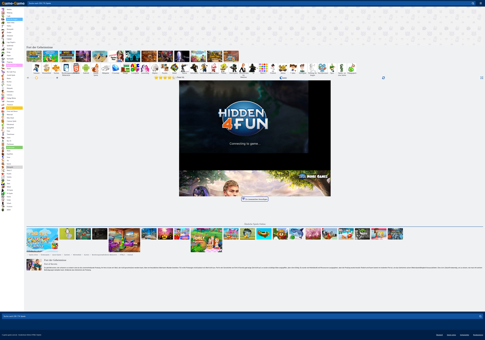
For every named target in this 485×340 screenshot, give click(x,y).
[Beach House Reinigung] (124, 240)
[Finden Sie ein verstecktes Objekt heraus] (34, 56)
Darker (284, 78)
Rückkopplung (478, 335)
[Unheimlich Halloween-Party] (165, 234)
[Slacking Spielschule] (378, 234)
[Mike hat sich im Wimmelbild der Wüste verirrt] (67, 56)
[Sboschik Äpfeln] (247, 234)
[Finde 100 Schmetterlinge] (149, 234)
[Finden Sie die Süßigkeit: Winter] (42, 240)
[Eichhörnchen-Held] (280, 234)
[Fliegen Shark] (296, 234)
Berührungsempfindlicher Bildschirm (104, 255)
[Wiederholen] (264, 234)
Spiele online (33, 255)
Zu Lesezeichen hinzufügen (256, 199)
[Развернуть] (482, 78)
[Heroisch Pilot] (329, 234)
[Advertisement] (140, 25)
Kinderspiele (45, 255)
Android (130, 255)
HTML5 (122, 255)
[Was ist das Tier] (67, 234)
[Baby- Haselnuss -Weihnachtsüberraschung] (346, 234)
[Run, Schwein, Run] (313, 234)
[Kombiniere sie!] (99, 56)
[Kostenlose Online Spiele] (13, 3)
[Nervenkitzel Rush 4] (231, 234)
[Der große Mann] (181, 56)
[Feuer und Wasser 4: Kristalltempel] (395, 234)
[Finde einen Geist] (132, 56)
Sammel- (67, 255)
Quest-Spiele (56, 255)
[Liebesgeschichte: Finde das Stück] (116, 56)
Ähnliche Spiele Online (255, 224)
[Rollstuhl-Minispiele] (50, 56)
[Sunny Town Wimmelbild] (214, 56)
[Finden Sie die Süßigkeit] (231, 56)
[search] (473, 3)
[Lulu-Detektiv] (149, 56)
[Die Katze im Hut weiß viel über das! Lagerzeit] (83, 234)
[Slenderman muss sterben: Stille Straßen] (99, 234)
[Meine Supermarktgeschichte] (181, 234)
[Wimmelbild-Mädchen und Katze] (83, 56)
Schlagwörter (464, 335)
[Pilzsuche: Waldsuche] (198, 56)
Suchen (86, 255)
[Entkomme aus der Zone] (165, 56)
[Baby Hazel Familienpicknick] (206, 240)
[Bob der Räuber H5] (362, 234)
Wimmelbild (77, 255)
